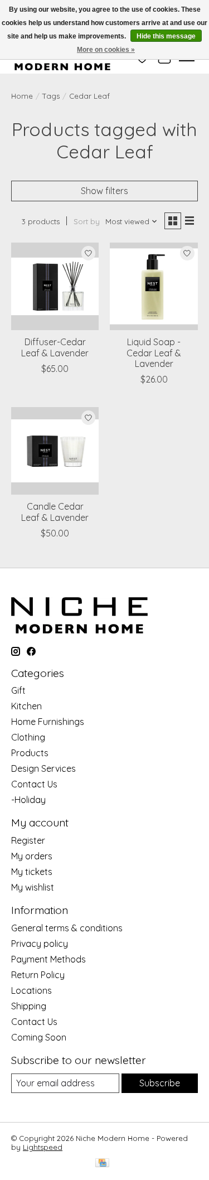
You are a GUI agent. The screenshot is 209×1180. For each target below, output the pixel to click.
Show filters (104, 190)
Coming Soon (38, 1037)
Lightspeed (42, 1147)
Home (22, 95)
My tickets (31, 871)
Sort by (87, 221)
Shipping (28, 1006)
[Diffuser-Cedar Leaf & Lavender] (55, 286)
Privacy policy (39, 943)
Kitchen (26, 706)
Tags (51, 95)
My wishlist (32, 887)
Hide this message (166, 36)
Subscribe (159, 1083)
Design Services (43, 768)
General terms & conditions (67, 928)
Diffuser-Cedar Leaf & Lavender (55, 347)
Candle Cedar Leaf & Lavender (55, 512)
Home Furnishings (47, 721)
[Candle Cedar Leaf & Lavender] (55, 451)
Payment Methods (48, 959)
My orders (31, 856)
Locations (31, 990)
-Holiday (28, 799)
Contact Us (34, 784)
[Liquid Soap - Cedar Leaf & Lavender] (153, 286)
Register (28, 840)
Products (29, 752)
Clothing (28, 737)
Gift (18, 690)
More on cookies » (106, 50)
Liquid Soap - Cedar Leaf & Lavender (154, 352)
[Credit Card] (102, 1163)
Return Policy (38, 974)
